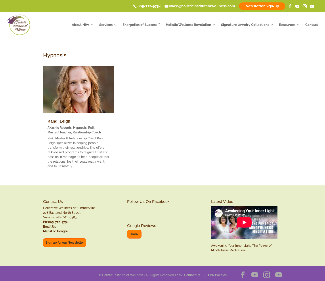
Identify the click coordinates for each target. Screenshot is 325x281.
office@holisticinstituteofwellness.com (202, 6)
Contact (311, 25)
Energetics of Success (141, 25)
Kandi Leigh (59, 121)
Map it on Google (55, 231)
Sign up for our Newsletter (65, 242)
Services (106, 25)
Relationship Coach (87, 132)
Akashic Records (60, 127)
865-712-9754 (149, 6)
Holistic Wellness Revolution (188, 25)
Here (134, 234)
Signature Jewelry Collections (245, 25)
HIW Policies (217, 275)
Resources (287, 25)
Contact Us (192, 275)
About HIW (80, 25)
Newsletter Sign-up (262, 6)
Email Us (49, 226)
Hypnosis (80, 127)
